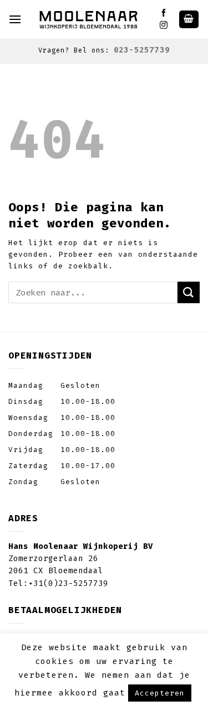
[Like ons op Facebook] (164, 13)
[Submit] (188, 292)
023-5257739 (142, 50)
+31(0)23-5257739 (68, 583)
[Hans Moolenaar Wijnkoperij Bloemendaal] (90, 19)
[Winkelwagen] (189, 20)
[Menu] (15, 19)
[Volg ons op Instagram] (164, 25)
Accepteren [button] (160, 693)
